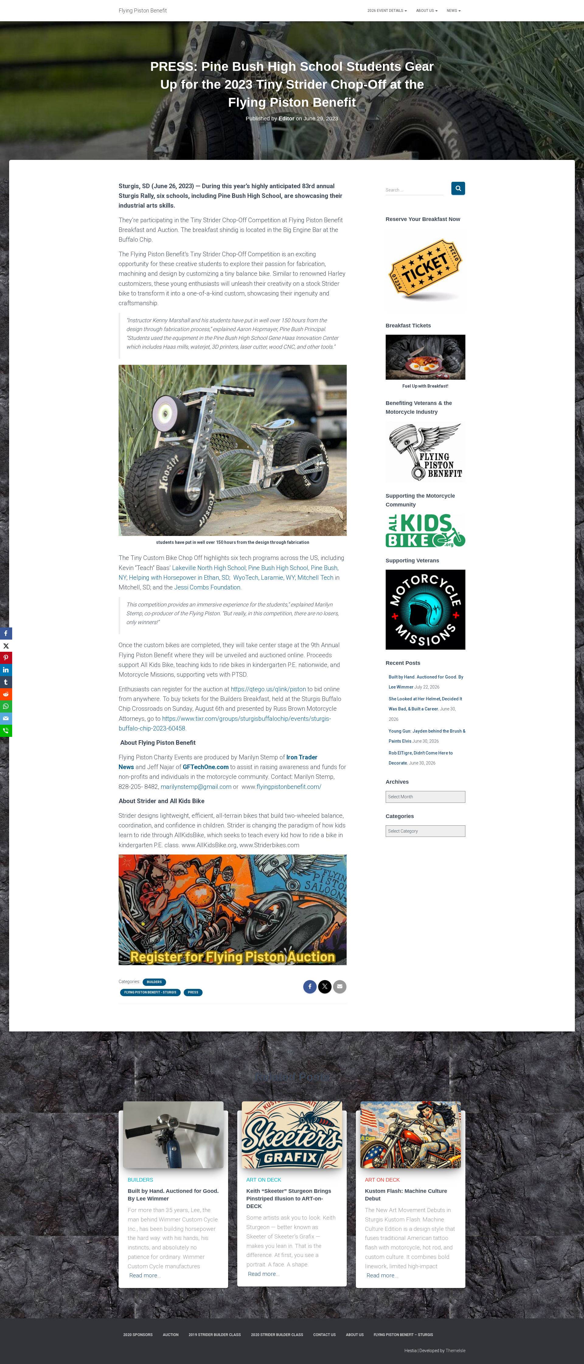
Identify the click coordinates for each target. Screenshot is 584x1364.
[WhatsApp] (6, 706)
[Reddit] (6, 694)
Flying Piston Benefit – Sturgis (403, 1335)
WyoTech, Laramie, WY (264, 577)
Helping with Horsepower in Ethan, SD (179, 577)
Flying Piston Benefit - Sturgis (150, 992)
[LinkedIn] (6, 670)
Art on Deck (263, 1180)
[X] (6, 646)
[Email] (6, 719)
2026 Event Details (385, 11)
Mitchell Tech (315, 577)
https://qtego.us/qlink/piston (268, 689)
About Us (425, 11)
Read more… (145, 1275)
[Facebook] (6, 633)
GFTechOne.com (206, 767)
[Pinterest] (6, 658)
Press (193, 992)
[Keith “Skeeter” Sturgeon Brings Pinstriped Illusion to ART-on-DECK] (292, 1134)
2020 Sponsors (138, 1335)
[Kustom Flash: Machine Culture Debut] (410, 1134)
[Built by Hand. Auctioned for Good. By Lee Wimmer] (173, 1134)
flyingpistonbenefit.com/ (289, 786)
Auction (171, 1335)
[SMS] (6, 731)
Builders (154, 982)
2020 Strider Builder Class (277, 1335)
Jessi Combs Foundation (207, 587)
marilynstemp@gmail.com (196, 786)
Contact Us (324, 1335)
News (452, 11)
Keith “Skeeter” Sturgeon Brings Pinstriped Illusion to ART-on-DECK (288, 1198)
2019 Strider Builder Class (215, 1335)
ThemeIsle (455, 1350)
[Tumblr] (6, 682)
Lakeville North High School (209, 567)
